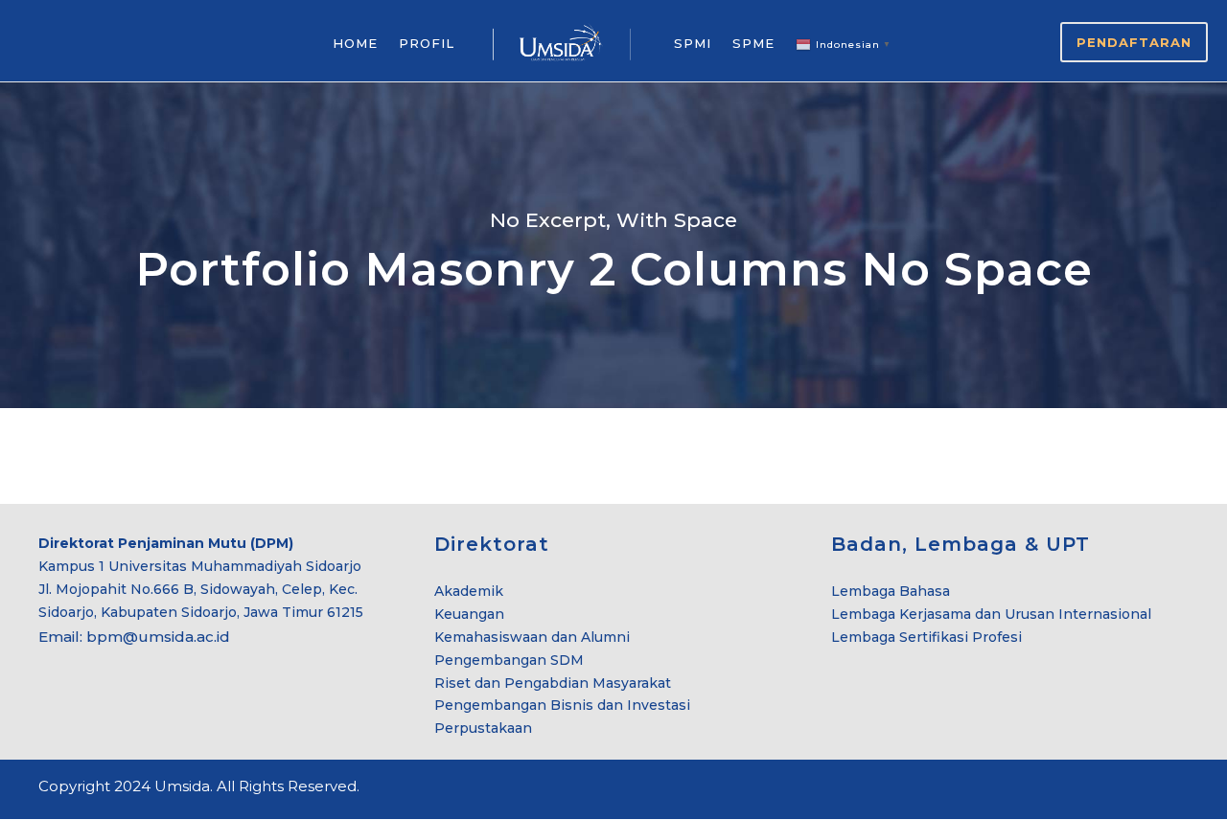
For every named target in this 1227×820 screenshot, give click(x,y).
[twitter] (1148, 789)
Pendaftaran (1134, 42)
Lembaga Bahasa (890, 591)
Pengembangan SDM (509, 660)
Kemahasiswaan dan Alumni (532, 637)
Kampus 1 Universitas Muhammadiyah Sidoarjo (199, 566)
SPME (753, 43)
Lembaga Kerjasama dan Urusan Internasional (991, 614)
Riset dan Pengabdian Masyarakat (552, 683)
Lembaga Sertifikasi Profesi (926, 637)
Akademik (468, 591)
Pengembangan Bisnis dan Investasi (562, 705)
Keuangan (469, 614)
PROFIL (426, 43)
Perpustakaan (483, 728)
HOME (355, 43)
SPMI (692, 43)
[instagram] (1181, 789)
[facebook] (1114, 789)
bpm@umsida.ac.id (158, 636)
